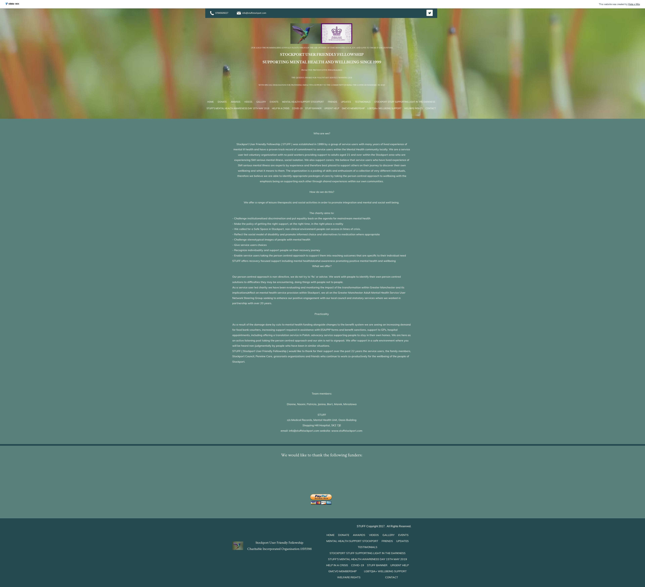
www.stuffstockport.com (346, 430)
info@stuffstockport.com (254, 13)
